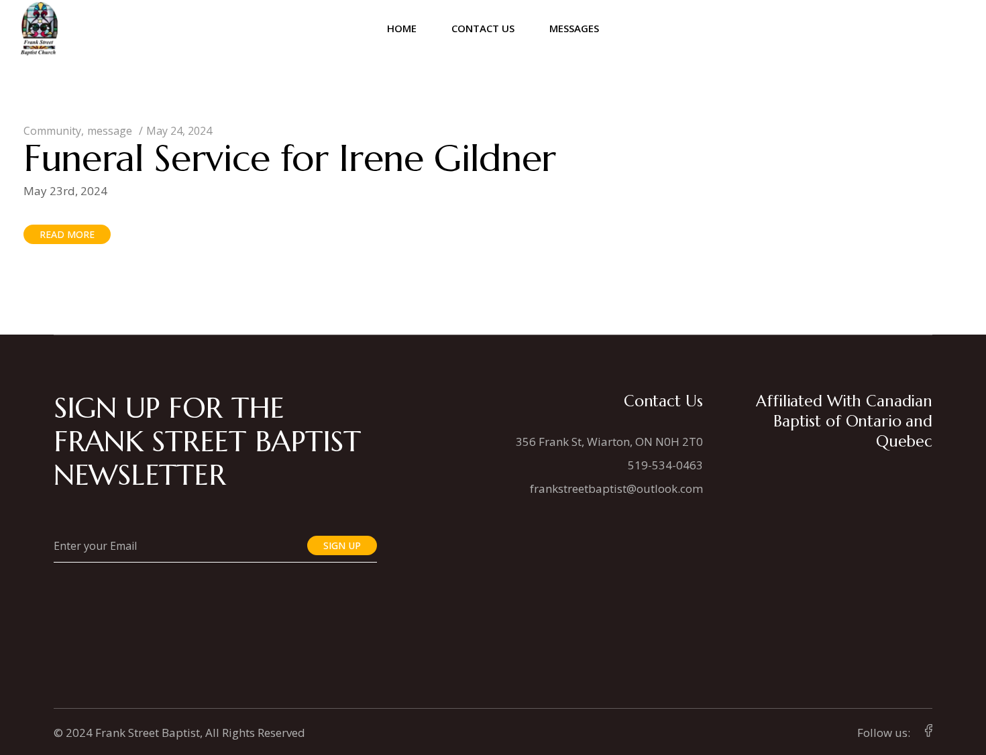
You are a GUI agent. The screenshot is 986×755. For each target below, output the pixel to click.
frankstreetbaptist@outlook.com (616, 488)
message (109, 130)
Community (52, 130)
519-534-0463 (665, 465)
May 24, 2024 (179, 130)
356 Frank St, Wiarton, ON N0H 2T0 (609, 441)
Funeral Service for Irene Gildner (289, 158)
